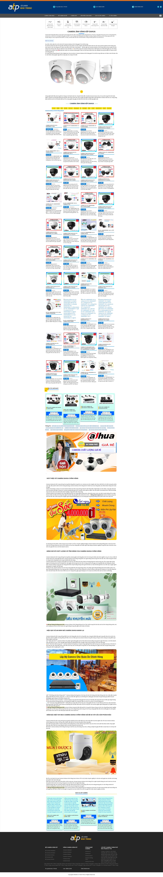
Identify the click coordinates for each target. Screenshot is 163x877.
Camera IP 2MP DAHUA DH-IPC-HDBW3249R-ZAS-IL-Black (88, 154)
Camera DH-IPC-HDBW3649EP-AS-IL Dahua (53, 204)
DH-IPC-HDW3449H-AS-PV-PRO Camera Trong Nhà (53, 313)
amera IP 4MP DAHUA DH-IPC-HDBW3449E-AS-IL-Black (53, 180)
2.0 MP (93, 108)
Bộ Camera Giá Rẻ (62, 15)
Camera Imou (66, 858)
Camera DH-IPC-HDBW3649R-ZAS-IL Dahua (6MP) (88, 206)
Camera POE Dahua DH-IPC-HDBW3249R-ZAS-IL (70, 153)
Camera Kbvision (67, 852)
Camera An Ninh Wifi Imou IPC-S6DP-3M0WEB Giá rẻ (87, 426)
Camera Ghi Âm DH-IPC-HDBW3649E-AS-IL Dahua (104, 179)
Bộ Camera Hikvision (50, 850)
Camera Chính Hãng (50, 15)
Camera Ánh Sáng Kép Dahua (81, 31)
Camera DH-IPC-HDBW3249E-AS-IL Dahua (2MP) (88, 126)
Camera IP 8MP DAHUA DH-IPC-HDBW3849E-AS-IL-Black (70, 234)
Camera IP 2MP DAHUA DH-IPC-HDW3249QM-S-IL (53, 287)
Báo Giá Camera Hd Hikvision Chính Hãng (87, 407)
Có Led (53, 108)
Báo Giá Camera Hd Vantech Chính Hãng (70, 410)
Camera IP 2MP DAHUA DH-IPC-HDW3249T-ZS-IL (105, 287)
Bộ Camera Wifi (49, 857)
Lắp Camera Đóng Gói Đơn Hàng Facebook (106, 816)
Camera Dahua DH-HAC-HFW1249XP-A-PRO (52, 126)
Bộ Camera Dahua (49, 855)
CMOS (104, 108)
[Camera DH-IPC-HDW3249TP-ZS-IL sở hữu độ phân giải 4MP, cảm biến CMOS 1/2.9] (89, 308)
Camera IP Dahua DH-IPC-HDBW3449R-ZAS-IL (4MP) (69, 179)
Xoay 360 (109, 108)
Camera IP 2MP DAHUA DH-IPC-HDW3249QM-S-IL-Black (70, 287)
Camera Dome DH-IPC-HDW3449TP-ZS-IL (86, 319)
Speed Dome (98, 108)
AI (80, 108)
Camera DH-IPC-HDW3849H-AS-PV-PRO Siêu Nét (88, 373)
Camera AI (88, 851)
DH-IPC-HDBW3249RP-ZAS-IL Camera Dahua (53, 151)
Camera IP (87, 853)
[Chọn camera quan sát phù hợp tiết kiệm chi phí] (116, 24)
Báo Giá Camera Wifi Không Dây (53, 816)
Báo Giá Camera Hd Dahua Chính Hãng (54, 408)
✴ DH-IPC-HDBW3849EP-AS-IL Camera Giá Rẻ (88, 233)
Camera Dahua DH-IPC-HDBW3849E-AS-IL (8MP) (51, 233)
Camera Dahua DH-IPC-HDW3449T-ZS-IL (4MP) (103, 319)
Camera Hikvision (67, 850)
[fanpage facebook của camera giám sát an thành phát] (158, 7)
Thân (89, 108)
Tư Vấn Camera (113, 15)
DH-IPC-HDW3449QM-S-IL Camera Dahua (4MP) (69, 321)
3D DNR (65, 108)
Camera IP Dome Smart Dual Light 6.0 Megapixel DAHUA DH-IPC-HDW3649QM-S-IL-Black (88, 348)
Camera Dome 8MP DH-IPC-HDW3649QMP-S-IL (52, 344)
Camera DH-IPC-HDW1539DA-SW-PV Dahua (106, 259)
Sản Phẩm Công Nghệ (86, 15)
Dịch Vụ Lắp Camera (100, 15)
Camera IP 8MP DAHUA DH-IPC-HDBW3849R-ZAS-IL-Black (70, 260)
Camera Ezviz (66, 861)
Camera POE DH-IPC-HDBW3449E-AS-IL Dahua (106, 153)
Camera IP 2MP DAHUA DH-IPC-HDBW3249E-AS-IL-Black (105, 127)
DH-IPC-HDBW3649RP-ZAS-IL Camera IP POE (70, 204)
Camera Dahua (67, 854)
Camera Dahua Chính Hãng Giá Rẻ (54, 110)
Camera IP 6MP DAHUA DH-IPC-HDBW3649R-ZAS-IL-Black (105, 207)
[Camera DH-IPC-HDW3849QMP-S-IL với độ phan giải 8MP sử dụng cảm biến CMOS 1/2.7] (106, 365)
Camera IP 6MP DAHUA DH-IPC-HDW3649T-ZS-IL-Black (70, 375)
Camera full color (89, 861)
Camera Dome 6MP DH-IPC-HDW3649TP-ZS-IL (104, 345)
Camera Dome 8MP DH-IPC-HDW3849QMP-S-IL (104, 372)
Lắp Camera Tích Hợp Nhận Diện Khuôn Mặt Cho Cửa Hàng (93, 427)
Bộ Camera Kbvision (50, 853)
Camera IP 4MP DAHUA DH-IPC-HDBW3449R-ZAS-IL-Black (88, 180)
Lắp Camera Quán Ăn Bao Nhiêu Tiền (71, 816)
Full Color (70, 108)
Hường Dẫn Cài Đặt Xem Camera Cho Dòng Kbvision (75, 429)
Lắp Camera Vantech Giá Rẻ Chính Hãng (98, 429)
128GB (58, 108)
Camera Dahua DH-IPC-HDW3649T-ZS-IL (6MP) (51, 374)
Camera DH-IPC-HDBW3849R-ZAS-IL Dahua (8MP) (53, 259)
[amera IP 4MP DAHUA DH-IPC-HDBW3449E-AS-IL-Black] (54, 172)
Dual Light (84, 108)
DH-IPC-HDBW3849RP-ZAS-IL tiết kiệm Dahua (106, 231)
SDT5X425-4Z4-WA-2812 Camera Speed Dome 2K (63, 426)
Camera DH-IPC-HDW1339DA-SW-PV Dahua (89, 259)
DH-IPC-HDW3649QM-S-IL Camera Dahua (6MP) (69, 346)
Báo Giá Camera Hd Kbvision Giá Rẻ (104, 407)
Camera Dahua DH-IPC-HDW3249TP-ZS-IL (86, 284)
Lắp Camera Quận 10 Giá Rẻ (56, 429)
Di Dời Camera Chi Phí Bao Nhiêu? (89, 811)
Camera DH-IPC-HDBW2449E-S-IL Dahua (71, 126)
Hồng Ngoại (76, 108)
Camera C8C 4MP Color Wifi (106, 426)
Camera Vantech (67, 856)
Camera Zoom (88, 855)
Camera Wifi (74, 15)
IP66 (62, 108)
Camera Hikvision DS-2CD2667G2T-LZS (54, 427)
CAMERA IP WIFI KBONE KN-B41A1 (71, 427)
